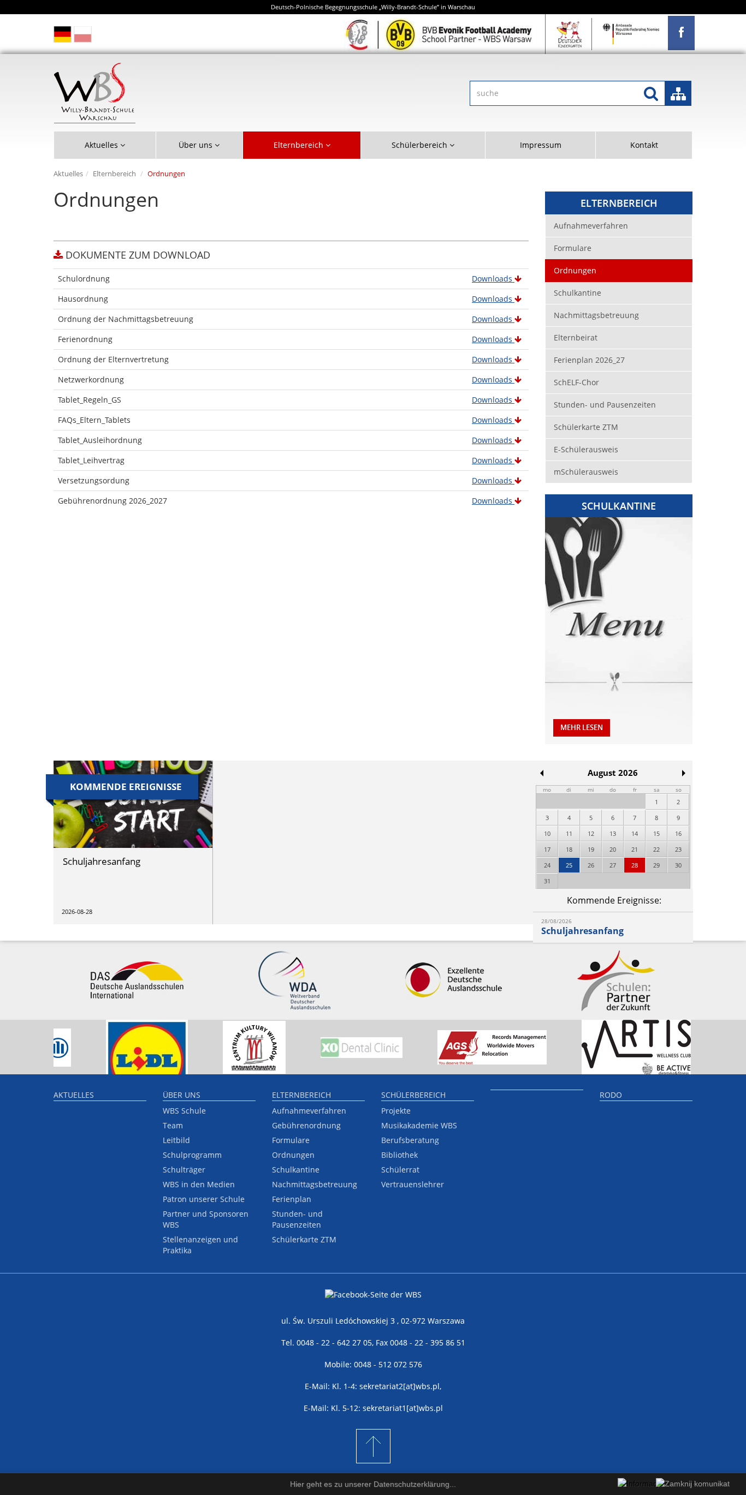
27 (612, 865)
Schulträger (184, 1169)
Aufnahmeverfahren (591, 225)
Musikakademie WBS (419, 1125)
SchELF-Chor (576, 382)
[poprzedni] (542, 773)
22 (656, 849)
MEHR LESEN (581, 727)
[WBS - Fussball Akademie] (440, 34)
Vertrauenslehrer (412, 1184)
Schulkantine (577, 293)
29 (656, 865)
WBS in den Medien (199, 1184)
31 (547, 881)
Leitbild (176, 1140)
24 (547, 865)
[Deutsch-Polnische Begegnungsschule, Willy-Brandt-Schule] (205, 93)
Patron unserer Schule (204, 1199)
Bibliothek (399, 1155)
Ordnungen (575, 270)
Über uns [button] (197, 145)
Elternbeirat (575, 337)
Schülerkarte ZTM (586, 427)
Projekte (396, 1110)
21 (634, 849)
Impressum (540, 145)
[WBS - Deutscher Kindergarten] (570, 34)
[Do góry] (373, 1446)
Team (173, 1125)
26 (591, 865)
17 (547, 849)
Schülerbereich (413, 1095)
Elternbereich (114, 173)
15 (656, 833)
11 (569, 833)
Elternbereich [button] (299, 145)
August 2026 (613, 773)
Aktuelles (68, 173)
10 (547, 833)
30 (678, 865)
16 (678, 833)
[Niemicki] (63, 34)
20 (612, 849)
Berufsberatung (410, 1140)
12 (591, 833)
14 (634, 833)
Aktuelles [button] (102, 145)
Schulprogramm (192, 1155)
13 (612, 833)
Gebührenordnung (306, 1125)
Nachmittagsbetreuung (596, 315)
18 (569, 849)
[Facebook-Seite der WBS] (373, 1302)
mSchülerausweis (586, 472)
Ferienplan (291, 1199)
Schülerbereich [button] (420, 145)
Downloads (493, 278)
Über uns (181, 1095)
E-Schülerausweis (586, 449)
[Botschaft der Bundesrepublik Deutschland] (631, 34)
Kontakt (644, 145)
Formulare (572, 248)
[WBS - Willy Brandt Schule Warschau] (681, 33)
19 (591, 849)
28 (634, 865)
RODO (611, 1095)
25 (569, 865)
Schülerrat (400, 1169)
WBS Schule (184, 1110)
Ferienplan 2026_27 (589, 360)
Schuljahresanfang (582, 931)
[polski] (83, 34)
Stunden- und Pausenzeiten (605, 404)
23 (678, 849)
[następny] (684, 773)
